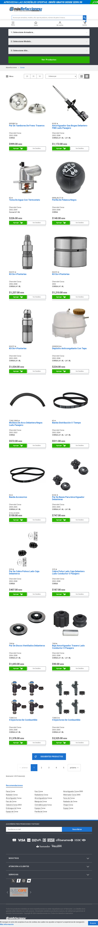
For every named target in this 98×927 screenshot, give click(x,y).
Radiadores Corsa (41, 795)
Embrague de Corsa (13, 808)
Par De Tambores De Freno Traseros (26, 125)
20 (27, 76)
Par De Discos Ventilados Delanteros (27, 645)
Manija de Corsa (41, 801)
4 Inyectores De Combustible (23, 720)
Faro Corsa (39, 791)
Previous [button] (6, 892)
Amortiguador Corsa (13, 798)
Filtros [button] (11, 76)
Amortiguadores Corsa (43, 798)
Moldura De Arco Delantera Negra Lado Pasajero (25, 423)
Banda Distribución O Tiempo (66, 422)
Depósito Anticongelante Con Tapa (69, 348)
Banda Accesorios (18, 497)
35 (33, 76)
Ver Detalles (37, 148)
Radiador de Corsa (70, 801)
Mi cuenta (60, 25)
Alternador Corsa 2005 (71, 795)
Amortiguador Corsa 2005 (73, 791)
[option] (19, 892)
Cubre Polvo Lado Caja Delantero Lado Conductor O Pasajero (68, 572)
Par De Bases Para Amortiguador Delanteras (68, 498)
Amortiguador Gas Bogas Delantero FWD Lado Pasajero (69, 126)
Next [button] (30, 892)
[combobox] (49, 32)
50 (40, 76)
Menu (13, 25)
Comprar (18, 148)
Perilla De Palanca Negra (64, 200)
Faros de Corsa (69, 798)
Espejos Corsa (40, 808)
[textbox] (49, 17)
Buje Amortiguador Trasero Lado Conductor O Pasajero (68, 646)
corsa (22, 67)
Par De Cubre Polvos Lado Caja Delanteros (24, 572)
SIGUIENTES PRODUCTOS (52, 756)
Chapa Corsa (68, 805)
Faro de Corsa (11, 801)
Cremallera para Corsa (43, 805)
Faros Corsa (10, 791)
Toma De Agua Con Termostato (24, 200)
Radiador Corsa (12, 795)
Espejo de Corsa (12, 812)
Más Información (7, 924)
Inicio (36, 25)
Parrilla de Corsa (41, 812)
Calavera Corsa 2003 (14, 805)
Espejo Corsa (68, 808)
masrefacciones (11, 67)
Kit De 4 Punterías (17, 274)
